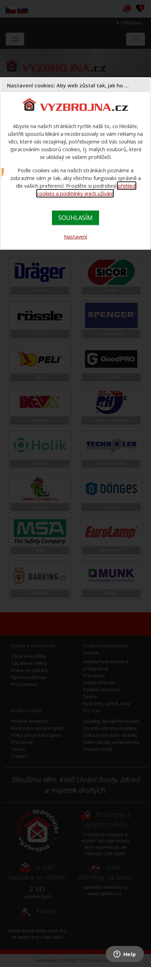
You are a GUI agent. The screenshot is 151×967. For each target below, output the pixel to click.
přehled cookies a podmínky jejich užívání (86, 189)
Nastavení (75, 236)
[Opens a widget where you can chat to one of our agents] (124, 954)
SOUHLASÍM (75, 217)
